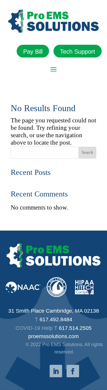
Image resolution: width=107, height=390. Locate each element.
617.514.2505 (75, 328)
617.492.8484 (56, 319)
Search (87, 152)
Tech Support (77, 51)
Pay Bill (33, 51)
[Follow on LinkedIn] (56, 371)
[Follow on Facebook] (73, 371)
